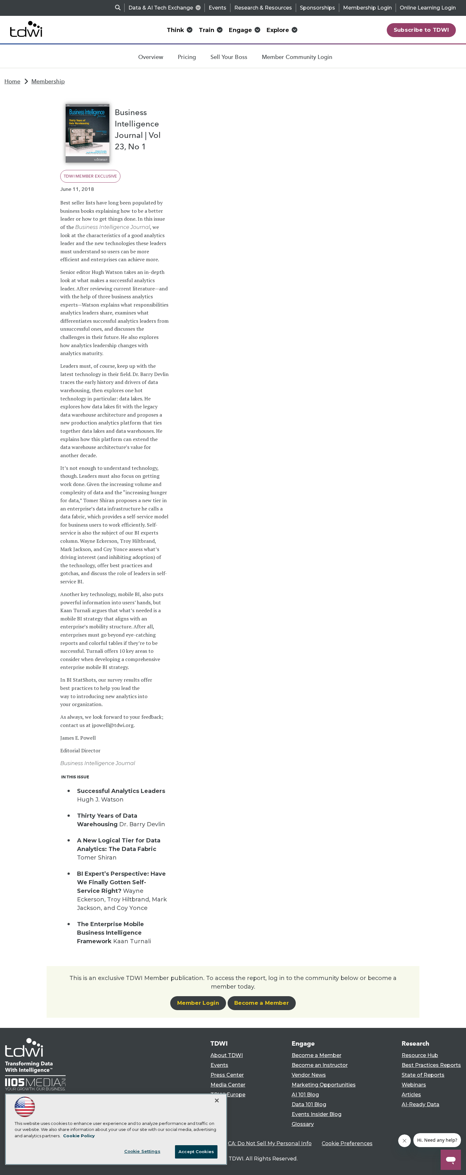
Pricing (187, 57)
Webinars (414, 1085)
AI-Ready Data (420, 1104)
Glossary (303, 1124)
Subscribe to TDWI (421, 30)
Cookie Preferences (347, 1143)
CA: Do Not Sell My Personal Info (270, 1143)
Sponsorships (317, 8)
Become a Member (261, 1003)
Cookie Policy (79, 1135)
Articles (411, 1095)
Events (217, 8)
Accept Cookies (196, 1151)
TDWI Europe (227, 1095)
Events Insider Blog (316, 1114)
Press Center (227, 1075)
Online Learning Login (428, 8)
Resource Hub (420, 1055)
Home (12, 81)
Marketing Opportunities (324, 1085)
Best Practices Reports (431, 1065)
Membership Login (367, 8)
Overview (150, 57)
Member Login (198, 1003)
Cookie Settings (142, 1151)
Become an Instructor (320, 1065)
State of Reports (423, 1075)
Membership (48, 81)
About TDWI (226, 1055)
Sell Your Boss (228, 57)
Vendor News (309, 1075)
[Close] (217, 1100)
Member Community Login (297, 57)
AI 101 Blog (305, 1095)
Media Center (227, 1085)
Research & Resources (263, 8)
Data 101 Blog (309, 1104)
